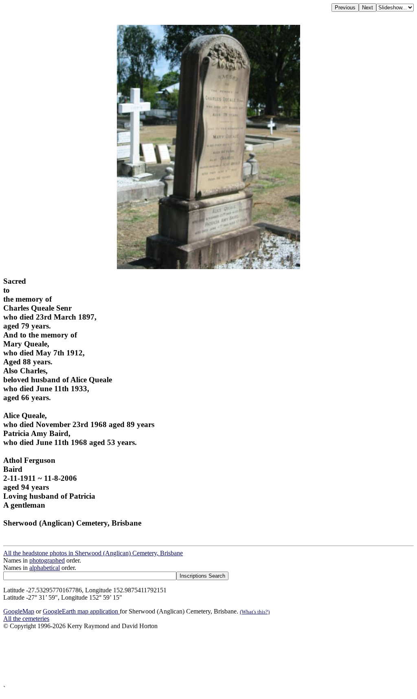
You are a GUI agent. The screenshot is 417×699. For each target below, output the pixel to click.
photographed (47, 560)
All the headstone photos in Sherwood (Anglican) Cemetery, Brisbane (93, 553)
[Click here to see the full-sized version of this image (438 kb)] (208, 266)
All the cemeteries (26, 618)
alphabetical (44, 567)
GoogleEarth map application (81, 611)
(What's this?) (255, 612)
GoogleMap (18, 611)
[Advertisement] (208, 657)
